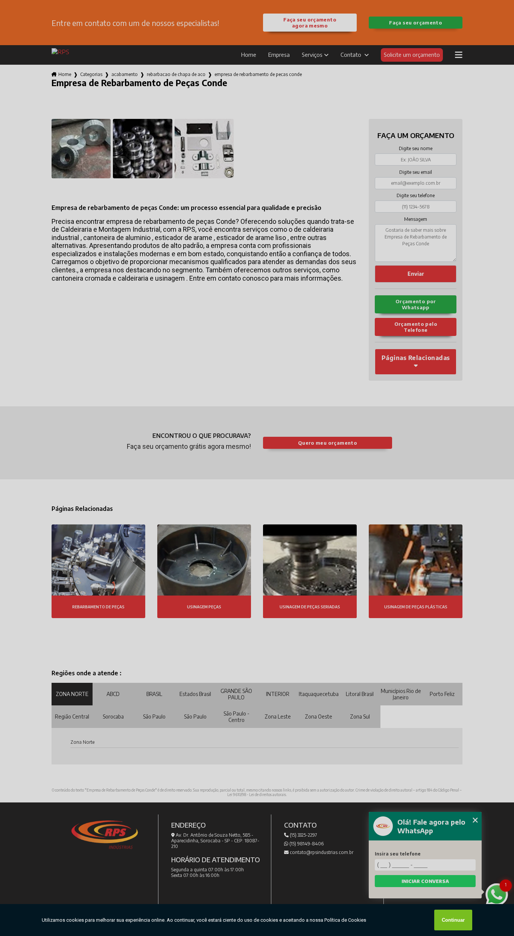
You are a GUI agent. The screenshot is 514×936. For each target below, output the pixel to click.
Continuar (453, 920)
